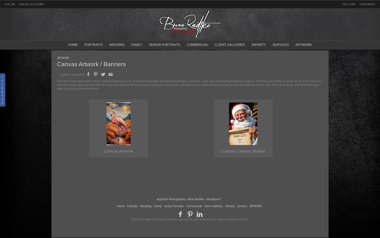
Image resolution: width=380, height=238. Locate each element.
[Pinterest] (190, 214)
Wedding (117, 44)
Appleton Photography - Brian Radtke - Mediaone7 (189, 199)
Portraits (93, 44)
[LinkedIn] (199, 214)
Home (73, 44)
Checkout (367, 4)
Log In (10, 4)
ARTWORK (303, 44)
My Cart (349, 4)
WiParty (259, 44)
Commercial (197, 44)
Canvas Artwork (118, 151)
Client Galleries (230, 44)
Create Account (31, 4)
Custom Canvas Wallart (243, 151)
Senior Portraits (164, 44)
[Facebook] (180, 214)
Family (136, 44)
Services (281, 44)
